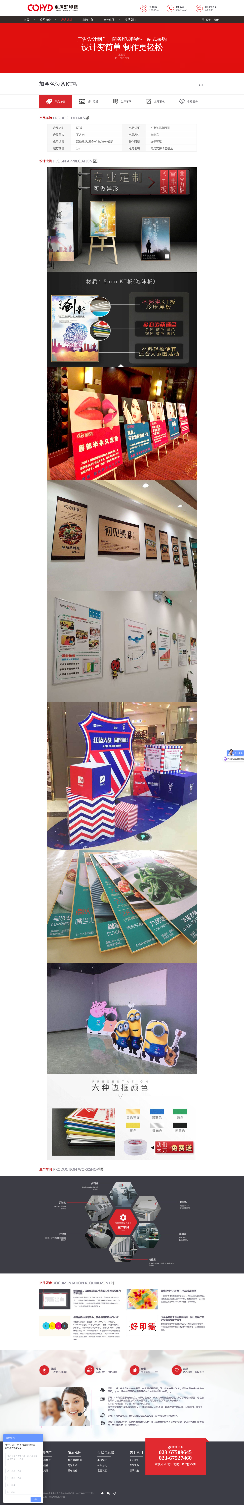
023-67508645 (175, 1452)
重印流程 (72, 1471)
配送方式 (72, 1465)
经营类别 (66, 19)
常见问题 (43, 1471)
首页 (26, 19)
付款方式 (102, 1465)
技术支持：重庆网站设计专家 (52, 1497)
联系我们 (130, 19)
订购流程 (43, 1465)
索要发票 (102, 1471)
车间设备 (134, 1465)
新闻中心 (87, 19)
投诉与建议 (45, 1460)
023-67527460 (175, 1458)
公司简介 (45, 19)
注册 (216, 19)
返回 (201, 85)
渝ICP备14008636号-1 (85, 1493)
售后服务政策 (75, 1460)
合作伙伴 (109, 19)
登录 (208, 19)
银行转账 (102, 1460)
